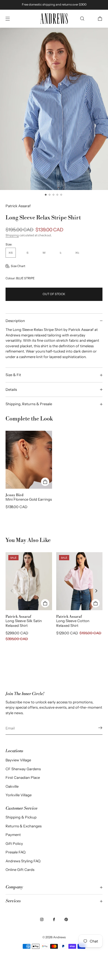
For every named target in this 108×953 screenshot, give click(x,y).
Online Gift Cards (20, 869)
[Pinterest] (66, 919)
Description (15, 320)
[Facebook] (54, 919)
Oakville (12, 786)
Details (11, 389)
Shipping (12, 235)
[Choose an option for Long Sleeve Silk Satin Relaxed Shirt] (45, 603)
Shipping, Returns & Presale (29, 404)
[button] (82, 18)
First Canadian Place (23, 777)
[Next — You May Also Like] (96, 590)
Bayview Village (18, 760)
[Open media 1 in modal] (54, 109)
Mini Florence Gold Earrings (29, 499)
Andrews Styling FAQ (23, 861)
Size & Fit (13, 374)
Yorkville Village (19, 795)
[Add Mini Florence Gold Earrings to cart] (45, 482)
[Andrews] (54, 18)
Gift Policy (14, 843)
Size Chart (18, 266)
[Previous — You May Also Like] (11, 590)
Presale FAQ (15, 852)
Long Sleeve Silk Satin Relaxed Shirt (24, 623)
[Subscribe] (95, 727)
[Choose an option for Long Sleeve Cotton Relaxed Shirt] (95, 603)
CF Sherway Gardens (23, 769)
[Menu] (12, 18)
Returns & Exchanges (24, 826)
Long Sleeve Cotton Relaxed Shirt (72, 623)
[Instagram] (42, 919)
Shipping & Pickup (21, 817)
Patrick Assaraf (18, 206)
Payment (13, 834)
